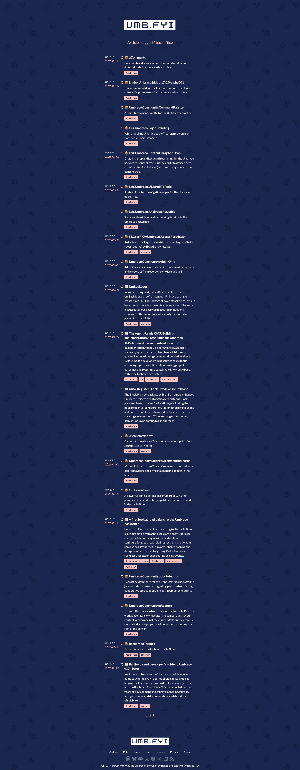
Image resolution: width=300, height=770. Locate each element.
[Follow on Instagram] (146, 758)
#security (145, 252)
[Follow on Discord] (140, 758)
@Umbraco (131, 379)
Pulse (137, 751)
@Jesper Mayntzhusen (137, 561)
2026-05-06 (112, 265)
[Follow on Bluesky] (134, 758)
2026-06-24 (112, 190)
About (187, 751)
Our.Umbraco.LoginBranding (149, 128)
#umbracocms (173, 561)
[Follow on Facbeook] (153, 758)
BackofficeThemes (142, 643)
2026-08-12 (112, 86)
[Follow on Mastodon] (128, 758)
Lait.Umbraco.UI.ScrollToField (150, 186)
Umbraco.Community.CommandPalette (156, 107)
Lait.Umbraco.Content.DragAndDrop (155, 153)
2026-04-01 (112, 464)
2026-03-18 (112, 523)
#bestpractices (169, 379)
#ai (141, 379)
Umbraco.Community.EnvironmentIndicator (159, 460)
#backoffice (131, 72)
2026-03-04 (112, 668)
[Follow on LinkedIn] (165, 758)
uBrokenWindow (141, 436)
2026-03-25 (112, 493)
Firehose (160, 751)
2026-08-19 (112, 61)
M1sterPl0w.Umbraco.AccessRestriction (157, 236)
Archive (113, 751)
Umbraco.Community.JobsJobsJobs (154, 576)
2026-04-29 (112, 290)
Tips (147, 751)
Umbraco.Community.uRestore (150, 605)
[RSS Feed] (171, 758)
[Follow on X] (159, 758)
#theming (145, 654)
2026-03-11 (112, 647)
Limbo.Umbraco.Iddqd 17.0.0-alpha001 (156, 82)
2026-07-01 (112, 156)
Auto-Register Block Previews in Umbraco (158, 389)
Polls (125, 751)
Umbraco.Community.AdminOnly (152, 261)
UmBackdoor (138, 286)
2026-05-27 (112, 240)
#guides (145, 706)
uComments (137, 57)
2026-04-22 (112, 337)
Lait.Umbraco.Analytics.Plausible (152, 211)
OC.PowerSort (139, 490)
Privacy (174, 751)
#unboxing (131, 566)
